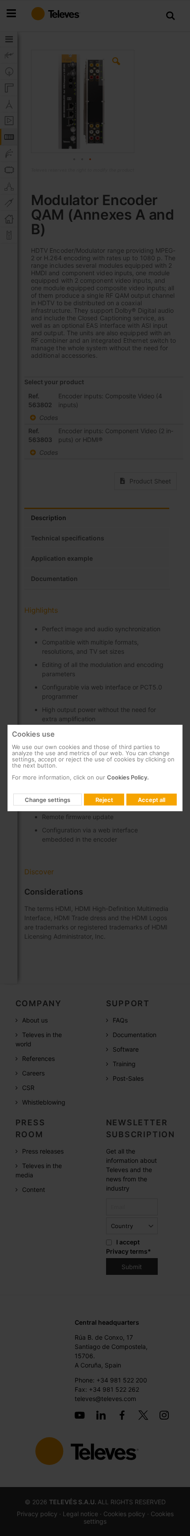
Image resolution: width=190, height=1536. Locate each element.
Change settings (47, 799)
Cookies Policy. (128, 777)
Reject (104, 799)
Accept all (151, 799)
